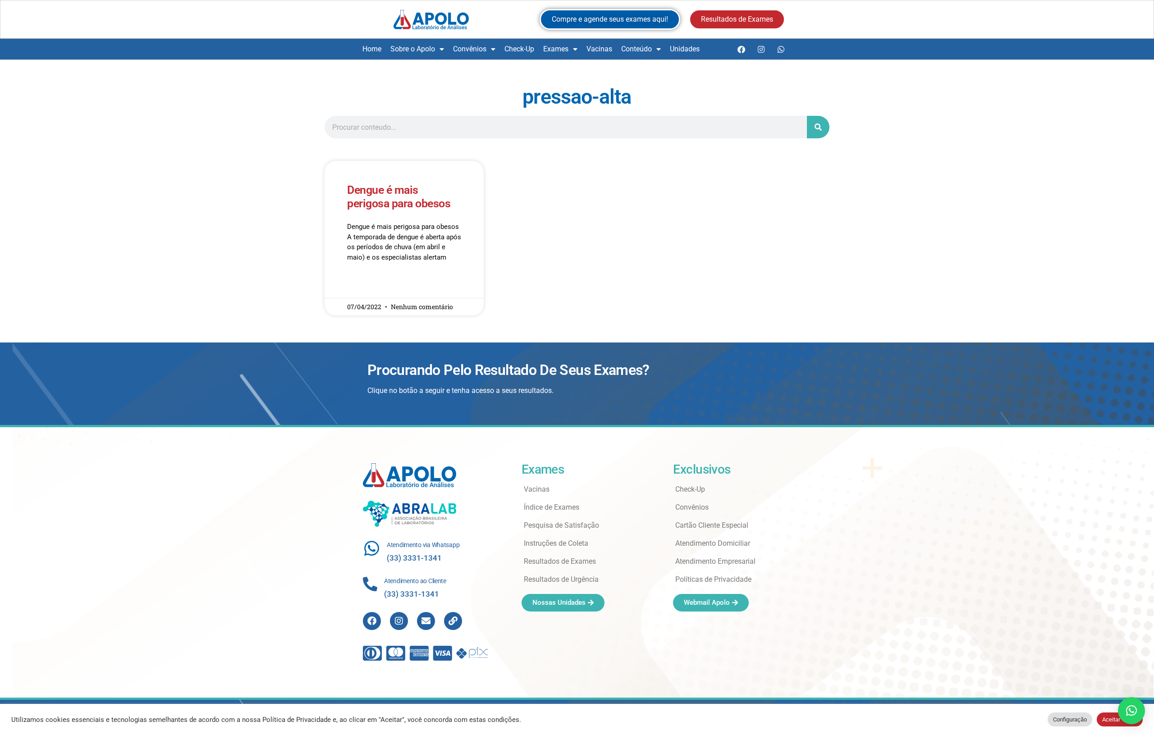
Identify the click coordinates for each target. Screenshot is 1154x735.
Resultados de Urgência (561, 579)
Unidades (685, 49)
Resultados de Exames (560, 561)
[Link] (453, 621)
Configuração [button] (1070, 719)
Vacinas (599, 49)
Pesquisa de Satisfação (561, 525)
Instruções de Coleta (556, 543)
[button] (1131, 710)
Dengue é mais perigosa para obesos (398, 196)
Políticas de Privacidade (713, 579)
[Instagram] (761, 49)
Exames (555, 49)
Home (371, 49)
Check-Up (519, 49)
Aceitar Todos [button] (1119, 719)
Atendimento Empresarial (715, 561)
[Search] (818, 127)
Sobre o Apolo (412, 49)
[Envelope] (426, 621)
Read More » (364, 283)
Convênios (469, 49)
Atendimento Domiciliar (712, 543)
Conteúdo (636, 49)
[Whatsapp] (780, 49)
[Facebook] (741, 49)
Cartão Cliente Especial (711, 525)
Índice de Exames (551, 507)
